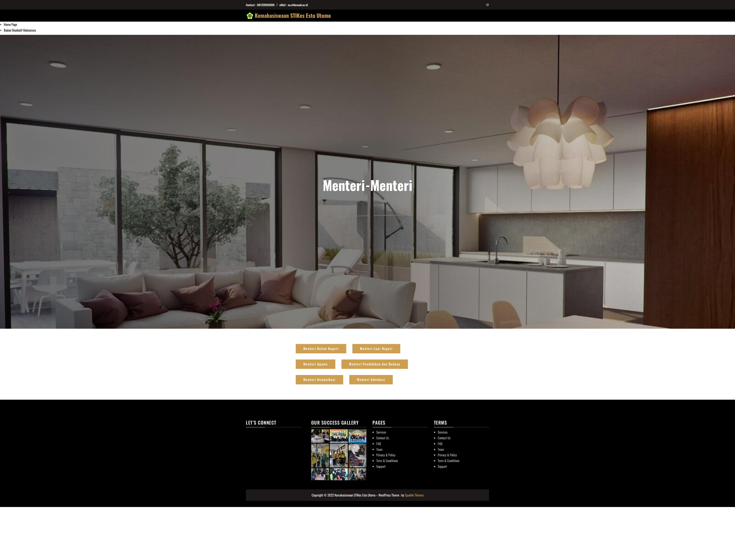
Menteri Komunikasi (319, 379)
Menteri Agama (315, 364)
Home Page (10, 24)
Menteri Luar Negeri (376, 348)
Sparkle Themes (414, 495)
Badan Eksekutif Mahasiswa (20, 30)
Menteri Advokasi (371, 379)
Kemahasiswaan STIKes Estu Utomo (293, 15)
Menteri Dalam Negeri (321, 348)
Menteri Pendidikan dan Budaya (374, 364)
